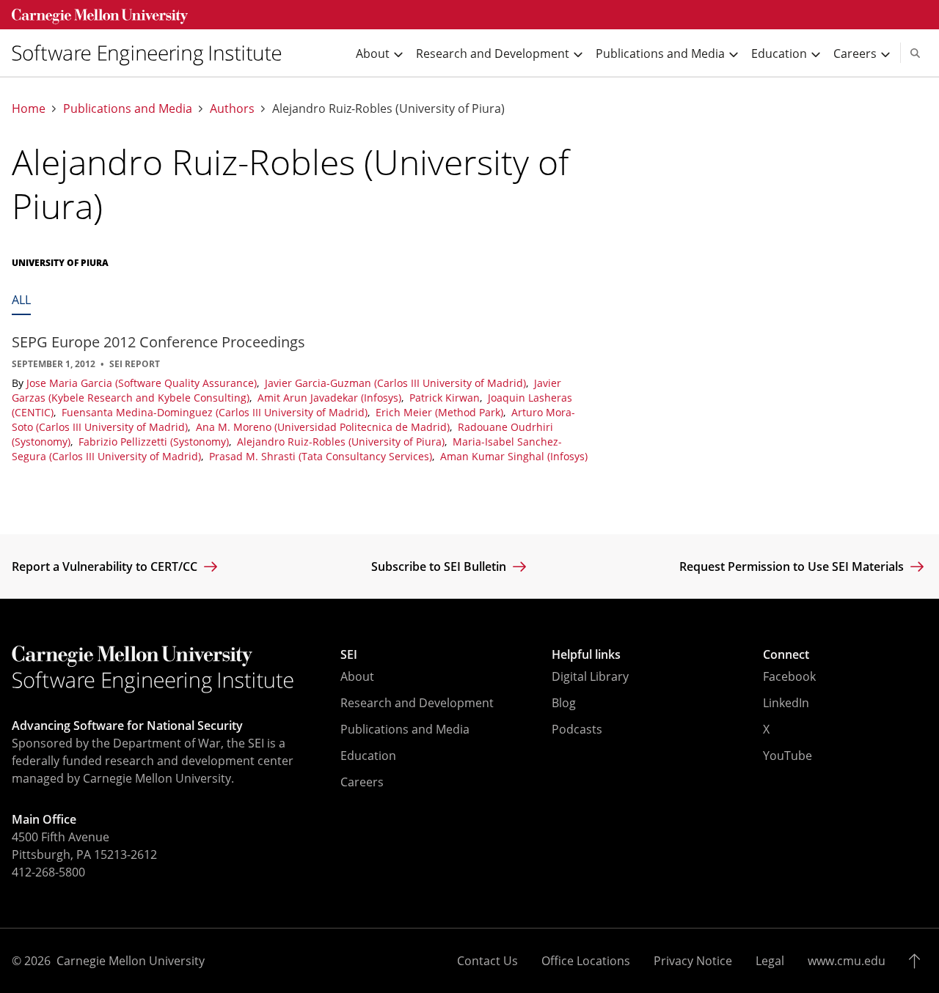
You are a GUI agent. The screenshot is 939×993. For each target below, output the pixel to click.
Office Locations (585, 961)
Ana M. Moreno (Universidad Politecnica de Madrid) (324, 427)
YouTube (787, 755)
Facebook (789, 676)
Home (28, 109)
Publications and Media (127, 109)
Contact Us (487, 961)
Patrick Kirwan (446, 398)
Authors (232, 109)
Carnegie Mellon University (130, 961)
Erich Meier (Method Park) (441, 412)
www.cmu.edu (846, 961)
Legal (770, 961)
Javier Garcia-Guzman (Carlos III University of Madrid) (397, 383)
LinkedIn (786, 703)
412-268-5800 (48, 872)
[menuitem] (152, 53)
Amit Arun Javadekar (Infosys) (330, 398)
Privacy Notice (693, 961)
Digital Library (590, 676)
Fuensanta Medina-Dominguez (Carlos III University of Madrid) (216, 412)
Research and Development (417, 703)
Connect (786, 654)
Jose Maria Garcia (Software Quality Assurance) (143, 383)
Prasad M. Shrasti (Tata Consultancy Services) (322, 456)
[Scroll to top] (918, 961)
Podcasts (577, 729)
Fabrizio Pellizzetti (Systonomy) (155, 441)
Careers (362, 782)
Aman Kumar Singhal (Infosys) (514, 456)
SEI (348, 654)
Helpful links (586, 654)
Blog (564, 703)
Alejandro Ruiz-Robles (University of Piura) (342, 441)
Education (368, 755)
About (357, 676)
